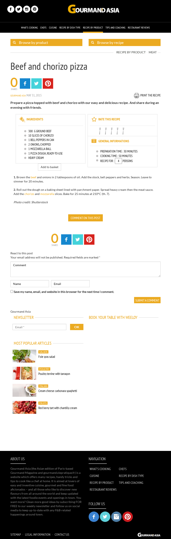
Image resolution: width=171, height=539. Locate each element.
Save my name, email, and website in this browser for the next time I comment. (64, 291)
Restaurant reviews (139, 27)
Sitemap (15, 534)
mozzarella (47, 194)
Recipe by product (93, 27)
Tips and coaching (115, 27)
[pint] (34, 9)
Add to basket (49, 167)
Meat (153, 52)
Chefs (43, 27)
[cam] (26, 9)
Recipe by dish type (69, 27)
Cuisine (53, 27)
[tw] (18, 9)
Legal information (37, 534)
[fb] (10, 9)
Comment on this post (85, 218)
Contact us (62, 534)
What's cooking (29, 27)
